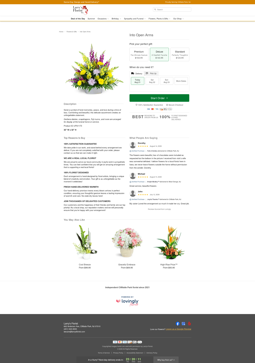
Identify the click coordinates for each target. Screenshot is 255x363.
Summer (91, 18)
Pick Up (153, 73)
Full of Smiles (152, 151)
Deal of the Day (78, 18)
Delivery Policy (151, 353)
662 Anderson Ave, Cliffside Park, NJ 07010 (82, 326)
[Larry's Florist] (83, 10)
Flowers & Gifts (72, 31)
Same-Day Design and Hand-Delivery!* (81, 2)
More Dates (181, 81)
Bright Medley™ (153, 181)
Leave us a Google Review (178, 329)
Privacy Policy (118, 353)
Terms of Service (104, 353)
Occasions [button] (102, 18)
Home (61, 31)
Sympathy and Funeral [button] (134, 18)
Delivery (138, 73)
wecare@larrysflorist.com (74, 331)
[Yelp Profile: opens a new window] (189, 323)
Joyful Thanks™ (153, 199)
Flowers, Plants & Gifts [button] (159, 18)
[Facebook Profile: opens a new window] (178, 323)
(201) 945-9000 (70, 329)
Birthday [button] (115, 18)
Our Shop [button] (177, 18)
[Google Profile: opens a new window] (183, 323)
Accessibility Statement (135, 353)
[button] (248, 351)
